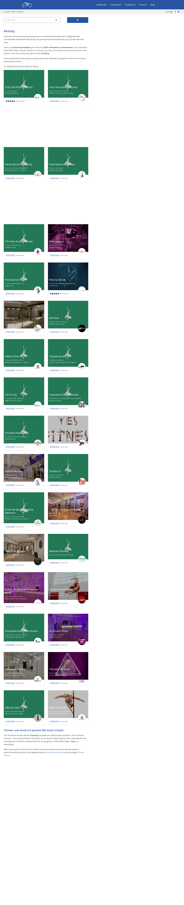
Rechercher (102, 5)
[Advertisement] (46, 125)
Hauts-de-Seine (54, 752)
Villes (13, 12)
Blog (152, 5)
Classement (115, 5)
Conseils (143, 5)
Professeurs (130, 5)
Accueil (7, 12)
